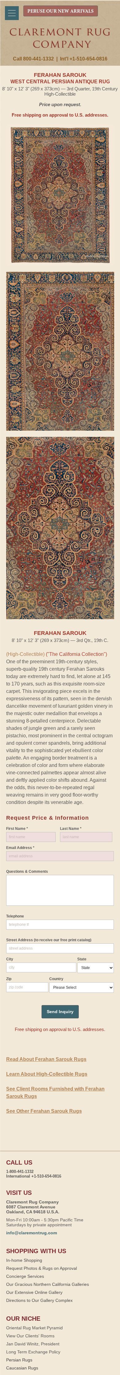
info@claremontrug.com (31, 1232)
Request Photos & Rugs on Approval (41, 1268)
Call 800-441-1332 (33, 58)
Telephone (15, 916)
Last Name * (71, 828)
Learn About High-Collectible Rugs (46, 1074)
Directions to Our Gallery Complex (39, 1300)
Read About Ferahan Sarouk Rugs (46, 1059)
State (81, 959)
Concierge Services (25, 1276)
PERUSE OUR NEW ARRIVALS (60, 11)
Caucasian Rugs (22, 1367)
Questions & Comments (27, 871)
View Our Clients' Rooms (30, 1335)
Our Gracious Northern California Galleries (47, 1284)
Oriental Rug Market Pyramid (34, 1327)
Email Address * (20, 848)
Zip (8, 979)
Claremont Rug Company (60, 42)
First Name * (17, 828)
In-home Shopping (24, 1260)
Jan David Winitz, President (32, 1343)
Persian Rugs (19, 1359)
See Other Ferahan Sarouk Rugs (44, 1111)
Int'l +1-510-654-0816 (83, 58)
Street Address (48, 940)
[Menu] (12, 13)
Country (56, 979)
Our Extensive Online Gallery (34, 1292)
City (9, 959)
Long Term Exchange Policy (33, 1351)
